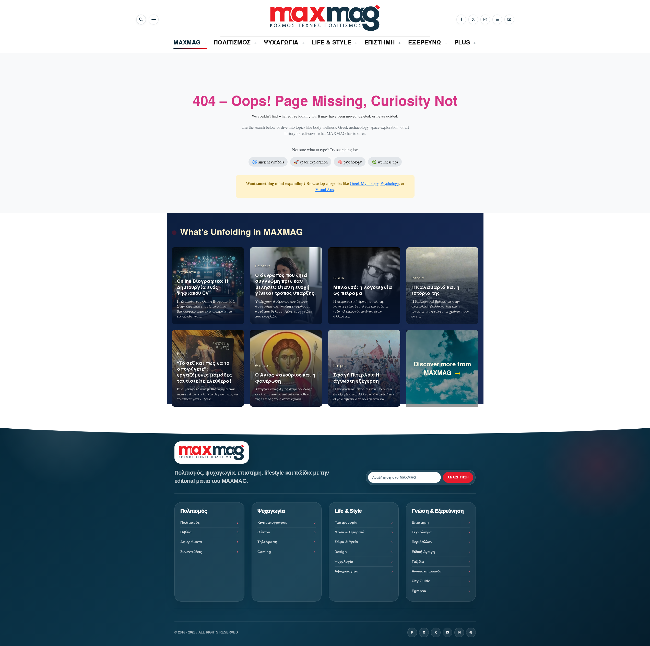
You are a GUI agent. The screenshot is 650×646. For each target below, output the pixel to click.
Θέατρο (263, 532)
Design (341, 552)
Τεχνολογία (422, 532)
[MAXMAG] (325, 18)
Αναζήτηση (458, 477)
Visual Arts (324, 189)
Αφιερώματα (191, 542)
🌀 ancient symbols (268, 162)
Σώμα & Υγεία (346, 542)
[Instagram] (485, 19)
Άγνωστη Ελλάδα (427, 571)
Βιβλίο (186, 532)
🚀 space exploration (311, 162)
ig (447, 632)
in (459, 632)
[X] (473, 19)
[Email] (509, 19)
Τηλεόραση (267, 542)
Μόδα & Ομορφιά (349, 532)
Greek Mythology (364, 183)
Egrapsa (419, 591)
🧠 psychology (349, 162)
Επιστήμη (420, 522)
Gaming (264, 552)
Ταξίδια (418, 561)
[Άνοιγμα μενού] (154, 20)
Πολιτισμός (190, 522)
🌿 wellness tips (385, 162)
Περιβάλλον (422, 542)
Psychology (390, 183)
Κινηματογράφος (272, 522)
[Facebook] (461, 19)
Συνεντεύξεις (191, 552)
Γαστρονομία (346, 522)
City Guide (421, 581)
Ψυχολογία (344, 561)
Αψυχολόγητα (347, 571)
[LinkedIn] (497, 19)
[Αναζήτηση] (141, 19)
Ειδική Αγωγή (423, 552)
